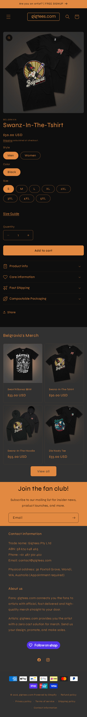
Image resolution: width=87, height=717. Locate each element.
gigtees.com (26, 694)
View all (43, 471)
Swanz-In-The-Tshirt (61, 389)
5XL (43, 198)
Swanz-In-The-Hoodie (21, 450)
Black (12, 172)
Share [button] (11, 312)
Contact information (45, 707)
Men (11, 155)
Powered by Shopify (45, 694)
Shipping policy (67, 701)
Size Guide (11, 214)
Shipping (7, 140)
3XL (10, 198)
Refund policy (69, 694)
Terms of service (44, 701)
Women (30, 155)
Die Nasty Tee (57, 450)
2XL (63, 189)
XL (48, 189)
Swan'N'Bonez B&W (20, 389)
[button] (8, 16)
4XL (27, 198)
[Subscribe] (73, 518)
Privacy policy (23, 701)
